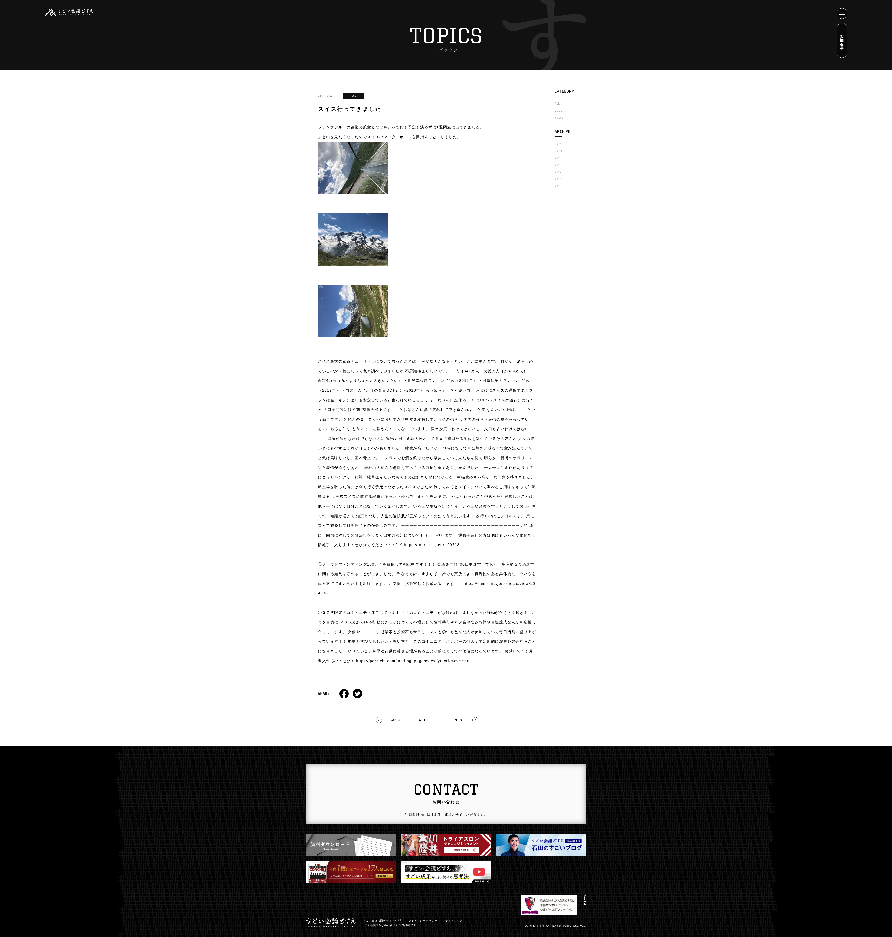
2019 (558, 158)
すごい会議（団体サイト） (380, 920)
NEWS (559, 117)
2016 (558, 179)
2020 (558, 151)
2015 (558, 186)
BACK (394, 720)
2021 (558, 144)
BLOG (559, 110)
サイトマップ (453, 920)
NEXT (459, 720)
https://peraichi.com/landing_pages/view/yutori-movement (413, 661)
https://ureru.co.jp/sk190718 (432, 545)
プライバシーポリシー (423, 920)
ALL (422, 720)
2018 (558, 165)
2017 (558, 172)
